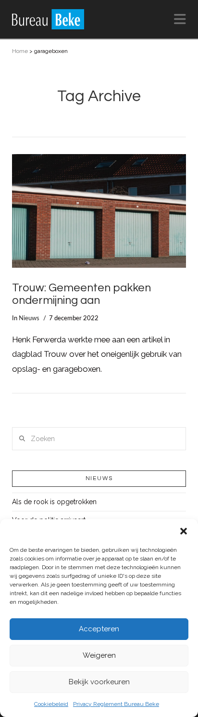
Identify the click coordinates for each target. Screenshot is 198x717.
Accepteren (99, 629)
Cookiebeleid (51, 704)
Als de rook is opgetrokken (54, 502)
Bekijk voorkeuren (99, 682)
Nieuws (29, 318)
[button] (183, 531)
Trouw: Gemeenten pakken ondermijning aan (81, 294)
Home (20, 51)
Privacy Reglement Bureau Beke (116, 704)
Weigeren (99, 655)
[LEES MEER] (99, 211)
